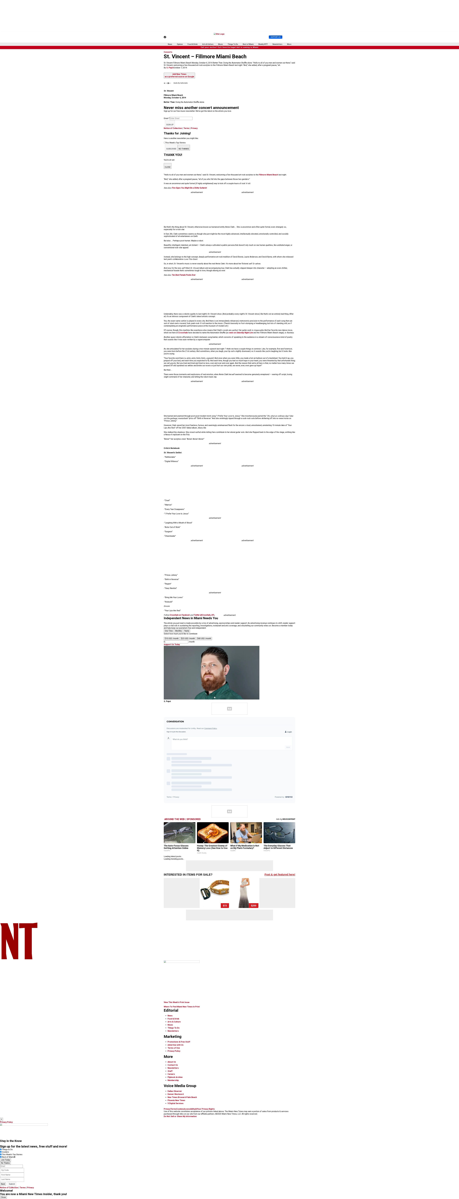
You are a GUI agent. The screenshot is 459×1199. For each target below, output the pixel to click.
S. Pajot (170, 68)
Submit (12, 1184)
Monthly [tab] (178, 631)
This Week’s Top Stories (12, 1154)
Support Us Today (172, 644)
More (289, 44)
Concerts (168, 52)
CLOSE (167, 167)
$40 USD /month (204, 638)
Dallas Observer (175, 1091)
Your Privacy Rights (206, 1109)
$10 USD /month (172, 638)
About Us (172, 1062)
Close (3, 1197)
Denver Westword (176, 1094)
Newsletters (277, 44)
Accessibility (189, 1109)
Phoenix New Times (176, 1100)
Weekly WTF (263, 44)
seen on (241, 333)
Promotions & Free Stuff (179, 1042)
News (170, 44)
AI (196, 1109)
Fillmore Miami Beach (268, 175)
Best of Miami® (8, 1157)
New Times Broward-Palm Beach (182, 1097)
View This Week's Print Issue (176, 1002)
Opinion (180, 44)
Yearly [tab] (186, 631)
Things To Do (233, 44)
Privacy (194, 128)
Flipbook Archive (175, 1077)
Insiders (5, 1152)
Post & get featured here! (280, 874)
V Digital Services (175, 1103)
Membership (173, 1080)
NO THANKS (184, 149)
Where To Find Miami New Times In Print (182, 1007)
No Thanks (5, 1163)
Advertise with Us (175, 1045)
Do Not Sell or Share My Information (180, 1116)
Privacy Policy (174, 1051)
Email (167, 118)
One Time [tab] (169, 631)
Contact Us (173, 1065)
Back (3, 1184)
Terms (186, 128)
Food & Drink (192, 44)
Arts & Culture (207, 44)
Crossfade (183, 333)
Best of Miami (248, 44)
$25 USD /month (188, 638)
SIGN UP (170, 125)
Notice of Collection (173, 128)
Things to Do (7, 1149)
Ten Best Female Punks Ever (184, 275)
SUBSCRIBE (171, 149)
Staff (170, 1071)
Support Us (276, 37)
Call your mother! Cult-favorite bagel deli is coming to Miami (229, 47)
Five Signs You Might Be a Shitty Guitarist (189, 188)
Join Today (5, 1160)
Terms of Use (174, 1048)
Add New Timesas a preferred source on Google (179, 75)
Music (220, 44)
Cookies (180, 1109)
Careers (171, 1074)
